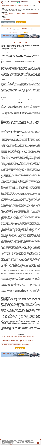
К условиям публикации (8, 22)
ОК (37, 442)
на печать (14, 43)
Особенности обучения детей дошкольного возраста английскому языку (15, 344)
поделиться (26, 43)
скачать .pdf (20, 43)
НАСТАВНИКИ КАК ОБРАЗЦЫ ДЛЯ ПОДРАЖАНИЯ (10, 343)
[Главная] (5, 2)
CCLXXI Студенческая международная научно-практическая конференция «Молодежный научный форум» (19, 14)
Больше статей (20, 348)
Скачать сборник (21, 22)
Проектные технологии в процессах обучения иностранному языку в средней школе (17, 336)
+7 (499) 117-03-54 (15, 1)
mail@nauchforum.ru (24, 1)
